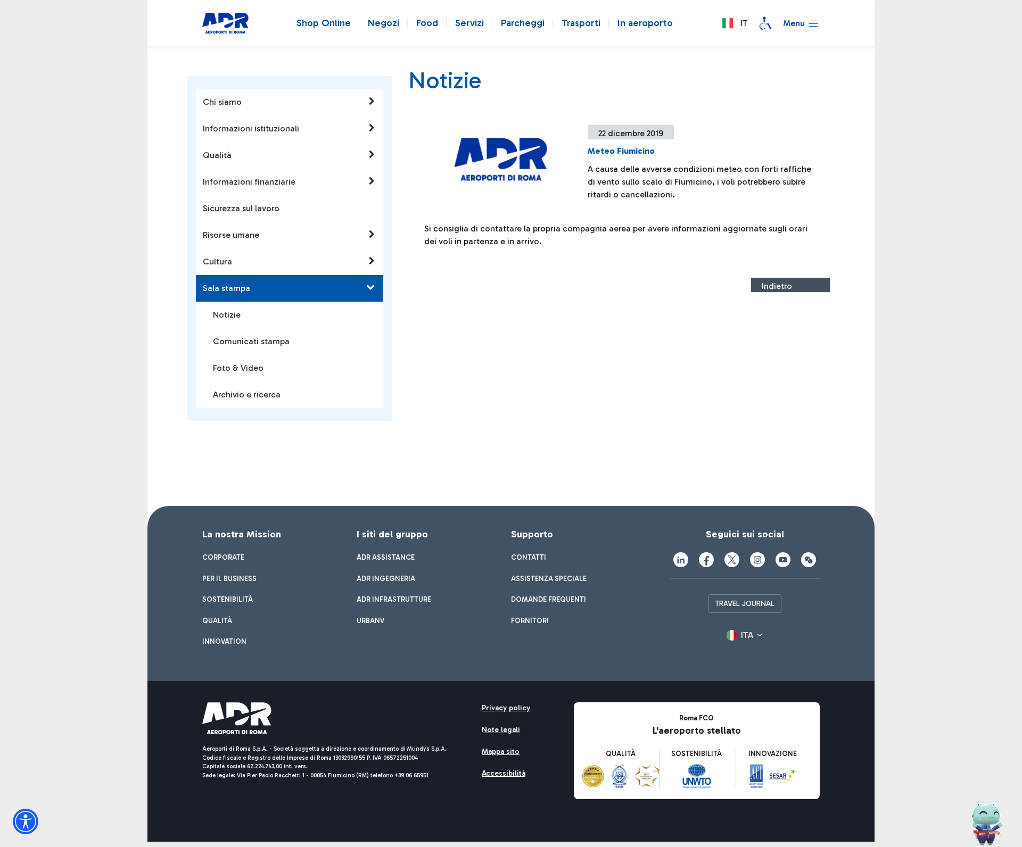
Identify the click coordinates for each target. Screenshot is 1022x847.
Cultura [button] (217, 261)
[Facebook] (706, 559)
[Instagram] (757, 559)
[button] (734, 23)
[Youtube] (783, 559)
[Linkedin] (680, 559)
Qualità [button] (217, 155)
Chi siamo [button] (222, 102)
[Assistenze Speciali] (765, 23)
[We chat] (808, 559)
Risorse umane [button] (231, 235)
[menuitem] (223, 557)
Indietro (777, 286)
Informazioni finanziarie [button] (249, 182)
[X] (731, 559)
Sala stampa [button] (226, 288)
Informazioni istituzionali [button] (251, 128)
